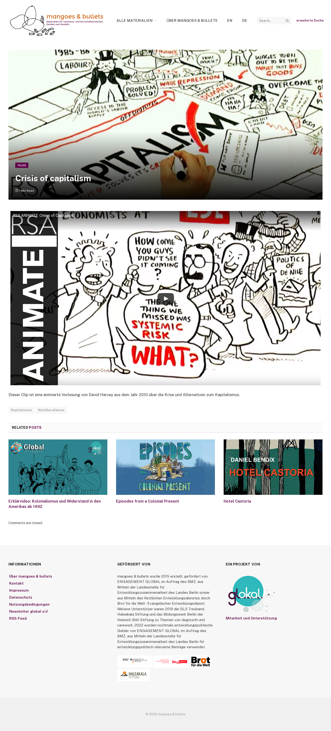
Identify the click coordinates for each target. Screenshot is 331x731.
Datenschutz (20, 597)
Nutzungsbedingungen (29, 604)
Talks (21, 165)
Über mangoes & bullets (191, 20)
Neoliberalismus (51, 410)
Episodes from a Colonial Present (147, 501)
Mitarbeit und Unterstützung (251, 618)
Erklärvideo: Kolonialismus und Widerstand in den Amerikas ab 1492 (54, 504)
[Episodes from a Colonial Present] (165, 467)
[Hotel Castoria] (273, 467)
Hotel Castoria (237, 501)
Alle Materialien (135, 20)
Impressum (19, 590)
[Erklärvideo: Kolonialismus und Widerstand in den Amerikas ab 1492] (57, 467)
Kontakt (16, 583)
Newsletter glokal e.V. (28, 611)
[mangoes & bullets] (56, 20)
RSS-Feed (18, 618)
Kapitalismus (21, 410)
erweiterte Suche (310, 20)
